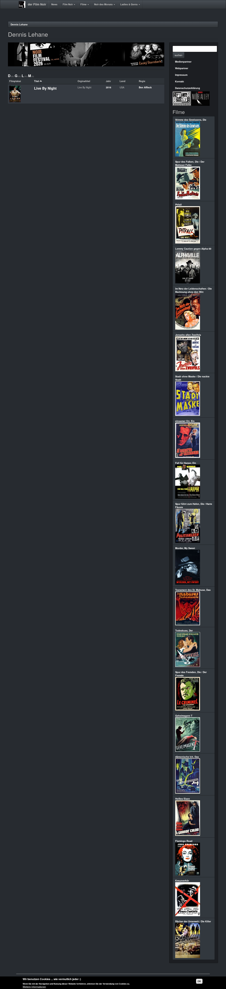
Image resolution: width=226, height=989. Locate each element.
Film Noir (68, 4)
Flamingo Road (183, 841)
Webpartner (181, 68)
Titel (36, 81)
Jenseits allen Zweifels (188, 334)
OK (199, 981)
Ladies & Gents (129, 4)
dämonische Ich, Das (187, 756)
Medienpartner (183, 61)
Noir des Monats (103, 4)
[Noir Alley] (200, 98)
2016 (108, 87)
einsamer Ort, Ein (185, 421)
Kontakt (179, 81)
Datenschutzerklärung (187, 88)
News (54, 4)
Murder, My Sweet (185, 548)
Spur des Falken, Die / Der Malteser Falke (189, 163)
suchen (178, 55)
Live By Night (45, 88)
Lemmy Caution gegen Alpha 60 (193, 248)
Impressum (181, 74)
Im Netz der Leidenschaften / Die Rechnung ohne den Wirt (193, 290)
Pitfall (178, 204)
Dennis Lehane (19, 24)
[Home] (23, 4)
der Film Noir (37, 4)
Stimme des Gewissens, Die (190, 119)
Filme (83, 4)
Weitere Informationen (34, 986)
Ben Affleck (145, 87)
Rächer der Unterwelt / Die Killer (193, 921)
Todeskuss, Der (184, 630)
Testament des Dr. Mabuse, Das (193, 589)
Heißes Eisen (182, 798)
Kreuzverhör (182, 880)
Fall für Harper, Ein (185, 463)
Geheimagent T (183, 715)
